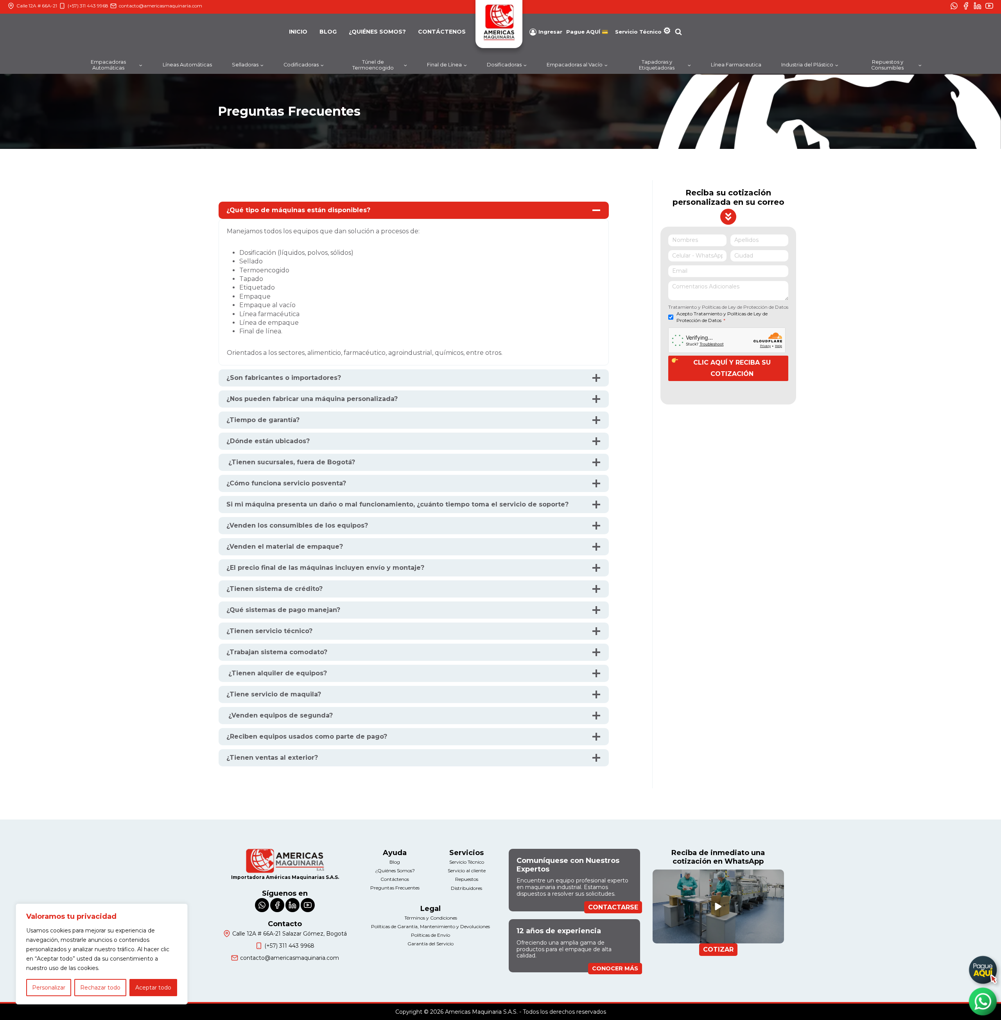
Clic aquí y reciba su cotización (732, 368)
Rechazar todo (100, 987)
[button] (718, 906)
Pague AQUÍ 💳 (587, 31)
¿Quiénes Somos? (377, 31)
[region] (102, 954)
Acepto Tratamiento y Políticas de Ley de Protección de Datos (722, 317)
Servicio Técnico (638, 31)
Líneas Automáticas (187, 65)
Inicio (298, 31)
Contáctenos (442, 31)
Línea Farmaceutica (736, 65)
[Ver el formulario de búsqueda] (678, 32)
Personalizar (48, 987)
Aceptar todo (153, 987)
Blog (328, 31)
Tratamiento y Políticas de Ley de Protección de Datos (728, 307)
